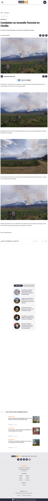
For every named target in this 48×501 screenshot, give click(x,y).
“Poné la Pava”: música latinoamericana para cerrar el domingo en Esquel (27, 309)
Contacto (18, 495)
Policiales (27, 477)
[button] (40, 35)
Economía (20, 480)
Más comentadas (28, 285)
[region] (24, 255)
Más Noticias (27, 480)
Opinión (20, 477)
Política (20, 478)
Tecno (27, 478)
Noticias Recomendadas (17, 412)
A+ (43, 76)
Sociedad (20, 475)
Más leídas (18, 285)
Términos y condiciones (26, 495)
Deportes (27, 475)
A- (46, 76)
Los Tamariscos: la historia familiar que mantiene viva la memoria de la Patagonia (27, 318)
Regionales (3, 19)
